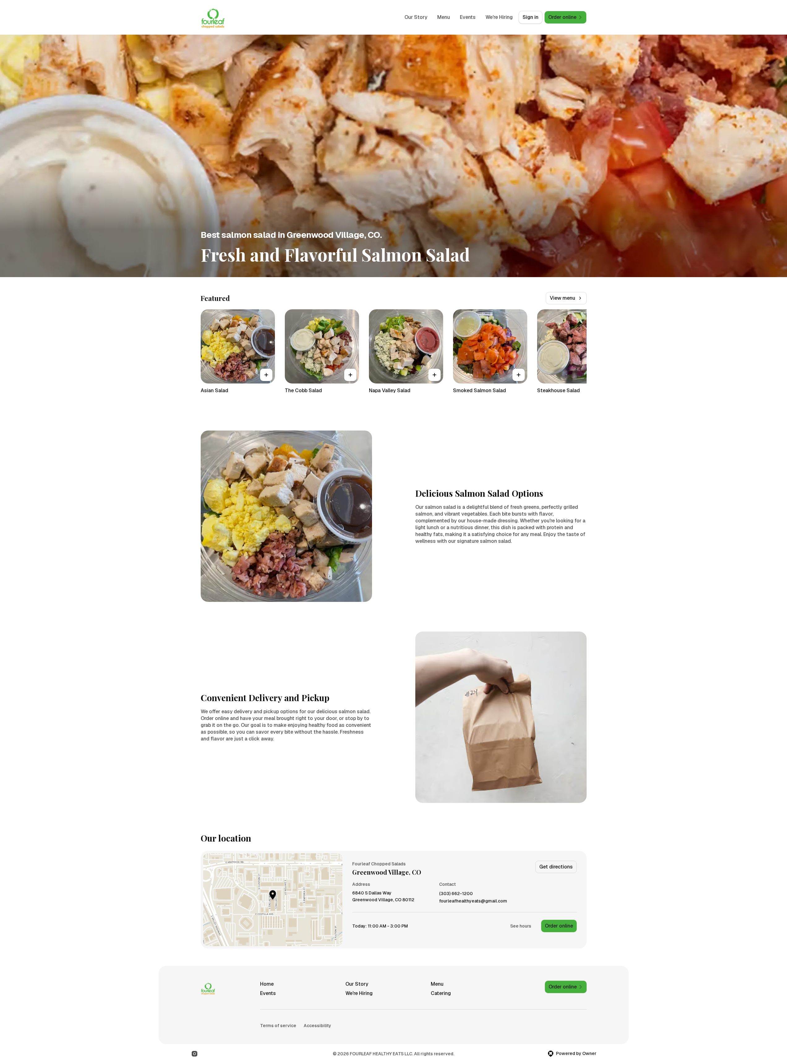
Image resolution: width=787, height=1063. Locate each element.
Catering (441, 993)
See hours (520, 926)
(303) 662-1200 (456, 894)
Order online (559, 926)
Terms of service (278, 1025)
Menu (443, 17)
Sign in (530, 17)
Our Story (415, 17)
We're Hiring (499, 17)
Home (267, 984)
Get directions (556, 867)
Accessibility (317, 1025)
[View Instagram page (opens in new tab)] (194, 1053)
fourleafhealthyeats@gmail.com (473, 901)
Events (468, 17)
